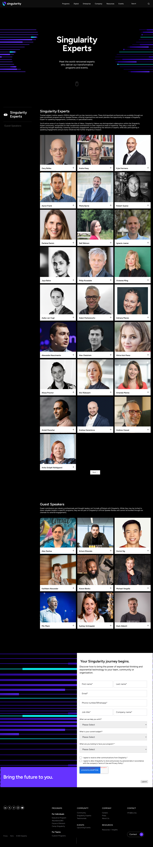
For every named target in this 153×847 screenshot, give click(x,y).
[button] (66, 4)
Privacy (5, 836)
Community (81, 813)
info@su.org (131, 813)
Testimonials (81, 818)
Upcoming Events (84, 828)
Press (104, 816)
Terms (12, 836)
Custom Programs (59, 836)
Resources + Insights (110, 830)
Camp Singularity (58, 826)
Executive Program (59, 818)
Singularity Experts (84, 816)
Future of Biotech (58, 823)
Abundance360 (57, 821)
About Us (105, 818)
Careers (105, 813)
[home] (12, 3)
